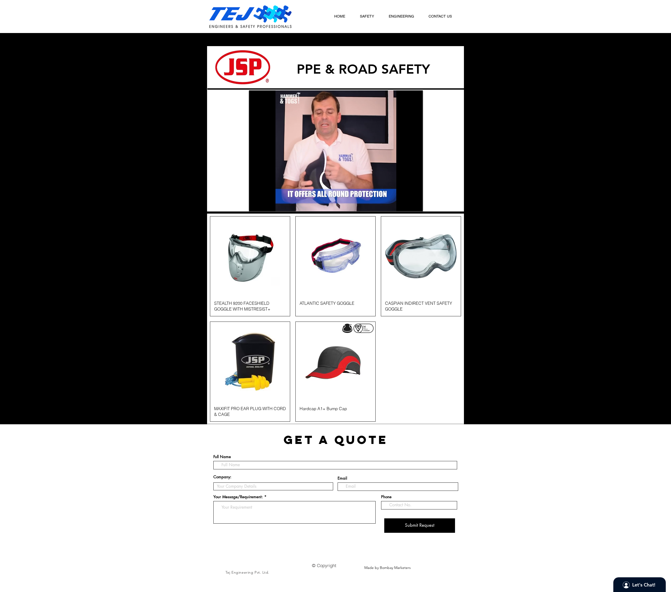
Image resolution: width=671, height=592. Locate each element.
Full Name (222, 457)
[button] (370, 16)
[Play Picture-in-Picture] (406, 204)
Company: (222, 477)
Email (342, 478)
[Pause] (255, 204)
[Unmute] (264, 204)
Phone (386, 497)
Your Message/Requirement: (238, 497)
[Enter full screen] (415, 204)
